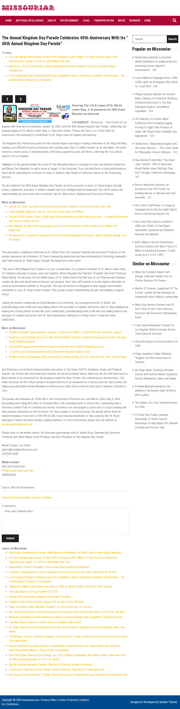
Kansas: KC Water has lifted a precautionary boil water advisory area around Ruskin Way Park (60, 206)
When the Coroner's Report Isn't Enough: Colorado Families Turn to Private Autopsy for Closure (153, 276)
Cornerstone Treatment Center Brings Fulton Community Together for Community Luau (57, 669)
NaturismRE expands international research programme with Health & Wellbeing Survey (56, 346)
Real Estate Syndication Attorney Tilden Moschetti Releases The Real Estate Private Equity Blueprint (65, 552)
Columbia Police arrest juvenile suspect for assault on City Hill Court (46, 601)
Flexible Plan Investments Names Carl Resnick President (40, 596)
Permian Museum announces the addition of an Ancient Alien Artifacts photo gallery (155, 390)
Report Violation (42, 497)
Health (52, 20)
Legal (86, 20)
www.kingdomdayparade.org (17, 424)
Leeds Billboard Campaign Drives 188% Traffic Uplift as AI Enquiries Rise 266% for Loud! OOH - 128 (156, 82)
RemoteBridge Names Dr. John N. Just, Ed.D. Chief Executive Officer (46, 211)
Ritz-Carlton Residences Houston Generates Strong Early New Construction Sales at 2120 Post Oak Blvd (67, 612)
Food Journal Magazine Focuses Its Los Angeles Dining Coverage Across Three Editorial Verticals (155, 329)
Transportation (104, 20)
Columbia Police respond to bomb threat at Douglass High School (45, 622)
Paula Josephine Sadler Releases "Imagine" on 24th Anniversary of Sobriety (50, 607)
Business (134, 20)
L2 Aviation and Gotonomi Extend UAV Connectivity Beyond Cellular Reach (49, 351)
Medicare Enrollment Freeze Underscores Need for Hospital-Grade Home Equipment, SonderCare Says (65, 617)
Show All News (10, 497)
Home (8, 20)
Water (121, 20)
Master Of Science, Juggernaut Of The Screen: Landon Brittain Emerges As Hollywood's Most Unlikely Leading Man (156, 292)
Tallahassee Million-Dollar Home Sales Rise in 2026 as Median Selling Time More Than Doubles (60, 586)
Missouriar (15, 8)
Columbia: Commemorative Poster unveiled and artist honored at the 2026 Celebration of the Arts (63, 572)
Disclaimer (25, 497)
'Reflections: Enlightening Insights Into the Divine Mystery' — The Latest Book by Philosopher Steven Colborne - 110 (156, 148)
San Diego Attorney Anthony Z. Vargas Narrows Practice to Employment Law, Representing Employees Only (68, 674)
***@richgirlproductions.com (17, 470)
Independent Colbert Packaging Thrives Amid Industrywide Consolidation (49, 567)
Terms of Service (68, 700)
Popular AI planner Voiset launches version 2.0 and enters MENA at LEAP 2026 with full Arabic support (65, 332)
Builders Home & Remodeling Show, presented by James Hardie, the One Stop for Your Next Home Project (68, 357)
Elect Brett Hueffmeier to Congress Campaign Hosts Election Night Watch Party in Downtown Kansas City (156, 209)
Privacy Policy (49, 700)
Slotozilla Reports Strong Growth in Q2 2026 (33, 591)
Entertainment (69, 20)
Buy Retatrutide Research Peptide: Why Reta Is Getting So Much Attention (50, 664)
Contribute (12, 704)
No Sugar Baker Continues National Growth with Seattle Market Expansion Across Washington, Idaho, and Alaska (156, 374)
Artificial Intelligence (29, 20)
